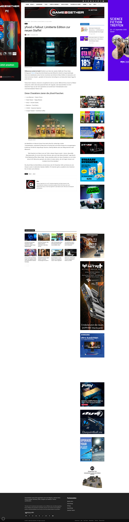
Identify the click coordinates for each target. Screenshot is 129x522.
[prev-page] (26, 266)
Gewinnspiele (84, 24)
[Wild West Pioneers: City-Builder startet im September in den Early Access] (44, 237)
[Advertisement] (51, 210)
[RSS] (93, 1)
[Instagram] (88, 1)
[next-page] (28, 266)
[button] (3, 518)
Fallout (33, 73)
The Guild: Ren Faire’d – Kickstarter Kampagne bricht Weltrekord (70, 244)
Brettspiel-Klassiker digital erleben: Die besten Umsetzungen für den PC (43, 259)
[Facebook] (86, 1)
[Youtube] (103, 1)
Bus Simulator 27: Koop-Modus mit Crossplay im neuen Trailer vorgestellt (56, 259)
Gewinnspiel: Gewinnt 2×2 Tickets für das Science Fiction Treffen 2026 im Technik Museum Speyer (96, 39)
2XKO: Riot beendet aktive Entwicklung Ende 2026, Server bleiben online (56, 244)
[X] (101, 1)
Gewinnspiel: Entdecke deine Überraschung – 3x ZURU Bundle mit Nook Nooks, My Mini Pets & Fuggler (96, 30)
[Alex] (26, 35)
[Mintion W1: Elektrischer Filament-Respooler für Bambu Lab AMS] (71, 252)
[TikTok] (96, 1)
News (29, 21)
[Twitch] (98, 1)
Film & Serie (67, 240)
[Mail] (91, 1)
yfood (34, 173)
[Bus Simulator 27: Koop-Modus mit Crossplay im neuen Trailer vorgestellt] (57, 252)
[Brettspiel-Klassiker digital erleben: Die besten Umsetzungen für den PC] (44, 252)
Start (26, 21)
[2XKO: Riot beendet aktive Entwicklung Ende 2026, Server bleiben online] (57, 237)
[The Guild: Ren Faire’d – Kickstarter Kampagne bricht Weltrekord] (71, 237)
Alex (29, 34)
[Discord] (83, 1)
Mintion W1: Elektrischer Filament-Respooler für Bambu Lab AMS (70, 259)
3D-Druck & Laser (68, 255)
